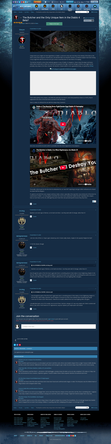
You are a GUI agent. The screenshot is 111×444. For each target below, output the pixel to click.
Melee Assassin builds (72, 422)
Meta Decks (43, 419)
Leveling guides (30, 425)
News (33, 12)
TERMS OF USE (49, 435)
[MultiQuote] (31, 204)
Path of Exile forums (18, 424)
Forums (21, 12)
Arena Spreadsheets (45, 422)
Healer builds (70, 424)
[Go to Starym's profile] (16, 17)
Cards (42, 427)
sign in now (51, 319)
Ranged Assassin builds (72, 421)
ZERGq (91, 66)
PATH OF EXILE (17, 414)
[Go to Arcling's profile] (22, 221)
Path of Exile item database (20, 422)
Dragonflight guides (31, 422)
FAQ (36, 435)
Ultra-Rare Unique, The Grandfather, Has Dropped (31, 397)
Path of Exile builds (18, 419)
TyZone (48, 292)
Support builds (70, 425)
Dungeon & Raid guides (32, 424)
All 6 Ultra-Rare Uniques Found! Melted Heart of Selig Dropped (34, 378)
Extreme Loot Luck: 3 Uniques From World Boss (30, 359)
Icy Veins (27, 12)
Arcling (22, 211)
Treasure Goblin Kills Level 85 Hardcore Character (31, 388)
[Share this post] (95, 29)
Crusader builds (57, 419)
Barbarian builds (58, 418)
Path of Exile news (18, 421)
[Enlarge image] (63, 41)
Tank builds (69, 418)
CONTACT (22, 435)
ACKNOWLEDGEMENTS (60, 435)
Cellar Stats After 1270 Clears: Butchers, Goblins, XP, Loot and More (35, 368)
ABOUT (15, 435)
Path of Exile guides (18, 418)
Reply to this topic (54, 24)
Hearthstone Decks (45, 418)
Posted (35, 28)
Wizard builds (57, 427)
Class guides (30, 418)
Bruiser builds (70, 419)
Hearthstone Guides (45, 424)
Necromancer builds (58, 424)
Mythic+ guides (30, 419)
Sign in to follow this (89, 18)
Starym (22, 30)
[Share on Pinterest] (20, 345)
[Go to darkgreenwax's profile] (22, 245)
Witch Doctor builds (58, 425)
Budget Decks (44, 421)
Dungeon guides (84, 419)
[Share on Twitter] (15, 345)
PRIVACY (41, 435)
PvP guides (29, 421)
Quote (34, 204)
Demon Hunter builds (59, 421)
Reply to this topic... (29, 326)
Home (16, 12)
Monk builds (56, 422)
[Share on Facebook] (17, 345)
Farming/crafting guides (59, 428)
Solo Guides (43, 425)
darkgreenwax (21, 236)
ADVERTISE (29, 435)
